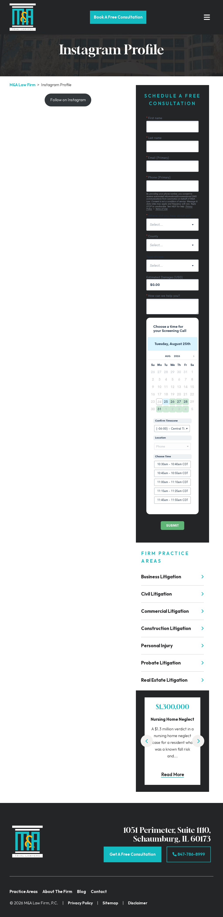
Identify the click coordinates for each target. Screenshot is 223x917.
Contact (99, 891)
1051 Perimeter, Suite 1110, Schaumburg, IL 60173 (167, 834)
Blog (81, 891)
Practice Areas (24, 891)
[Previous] (147, 741)
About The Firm (57, 891)
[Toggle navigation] (206, 17)
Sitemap (110, 902)
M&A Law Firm (22, 84)
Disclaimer (137, 902)
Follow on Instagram (68, 99)
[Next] (198, 741)
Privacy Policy (80, 902)
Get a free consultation (132, 854)
